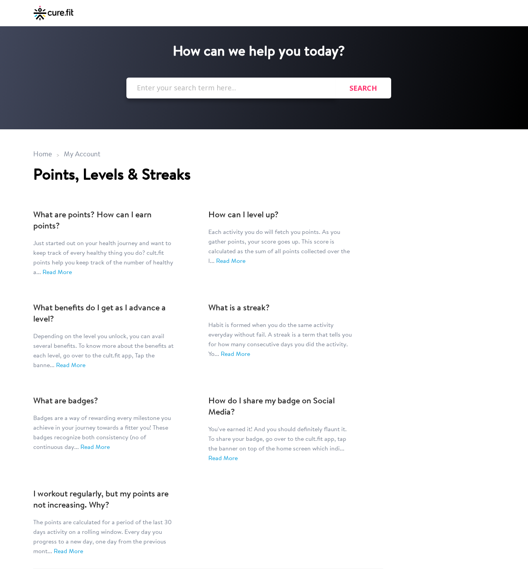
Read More (57, 272)
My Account (82, 154)
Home (42, 154)
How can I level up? (243, 215)
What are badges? (65, 401)
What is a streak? (239, 308)
